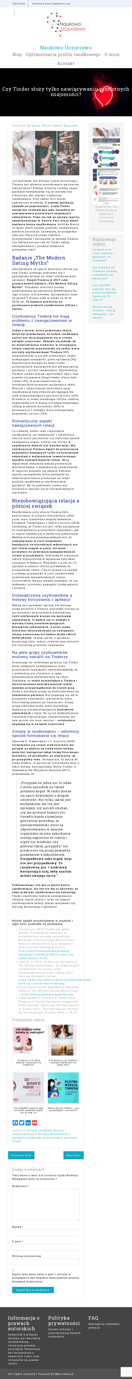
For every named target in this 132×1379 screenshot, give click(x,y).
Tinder (17, 1141)
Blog (17, 54)
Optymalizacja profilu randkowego (63, 54)
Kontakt (66, 63)
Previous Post (21, 1155)
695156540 (18, 3)
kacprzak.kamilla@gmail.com (51, 3)
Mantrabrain (64, 1373)
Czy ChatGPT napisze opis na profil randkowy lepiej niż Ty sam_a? (104, 292)
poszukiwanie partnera (60, 1137)
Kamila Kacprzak (65, 125)
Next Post (74, 1155)
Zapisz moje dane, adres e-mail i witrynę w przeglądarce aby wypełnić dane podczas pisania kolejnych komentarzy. (45, 1278)
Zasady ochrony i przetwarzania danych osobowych (64, 1333)
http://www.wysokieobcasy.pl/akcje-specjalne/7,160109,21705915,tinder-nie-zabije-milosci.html (47, 954)
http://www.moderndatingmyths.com (47, 994)
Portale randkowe (39, 1130)
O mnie (112, 54)
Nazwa (17, 1226)
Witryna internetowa (26, 1256)
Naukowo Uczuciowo (66, 47)
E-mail (17, 1241)
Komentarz (20, 1186)
